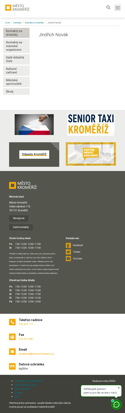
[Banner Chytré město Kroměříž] (91, 154)
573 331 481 (26, 339)
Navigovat (18, 218)
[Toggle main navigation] (117, 7)
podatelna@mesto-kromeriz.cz (36, 353)
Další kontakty (21, 227)
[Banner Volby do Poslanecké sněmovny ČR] (34, 124)
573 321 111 (26, 324)
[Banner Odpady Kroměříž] (34, 154)
